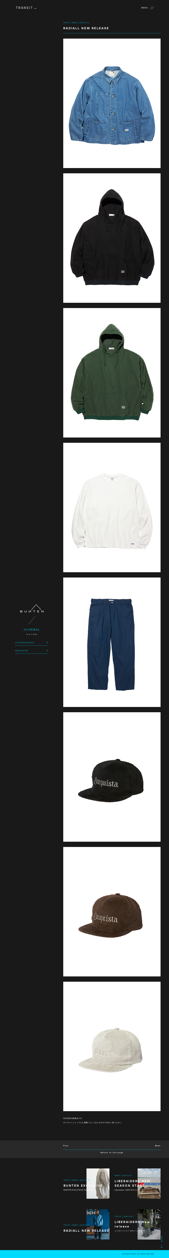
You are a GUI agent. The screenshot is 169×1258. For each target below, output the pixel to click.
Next (158, 1146)
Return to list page (111, 1153)
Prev (66, 1146)
